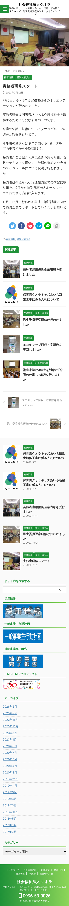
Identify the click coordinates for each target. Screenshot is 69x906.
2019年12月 (10, 779)
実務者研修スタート (36, 561)
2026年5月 (10, 706)
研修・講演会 (23, 239)
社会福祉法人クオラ (34, 4)
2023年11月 (10, 719)
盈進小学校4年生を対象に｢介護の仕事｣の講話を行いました (43, 374)
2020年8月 (10, 746)
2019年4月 (10, 799)
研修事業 (45, 870)
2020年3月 (10, 772)
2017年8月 (9, 825)
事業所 (32, 873)
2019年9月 (10, 792)
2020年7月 (10, 752)
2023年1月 (10, 739)
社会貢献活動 (30, 870)
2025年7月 (10, 713)
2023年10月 (10, 726)
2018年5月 (10, 818)
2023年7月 (10, 733)
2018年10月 (10, 812)
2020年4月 (10, 766)
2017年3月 (9, 832)
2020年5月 (10, 759)
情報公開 (58, 870)
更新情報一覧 (46, 873)
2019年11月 (10, 785)
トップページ (12, 870)
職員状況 (20, 873)
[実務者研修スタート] (38, 225)
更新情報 (10, 239)
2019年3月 (10, 805)
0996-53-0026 (36, 896)
